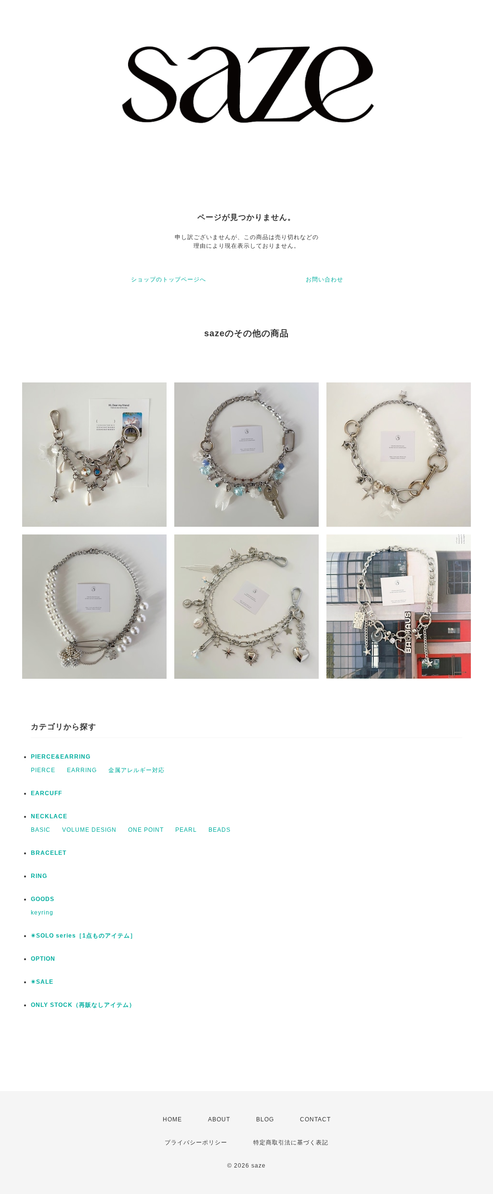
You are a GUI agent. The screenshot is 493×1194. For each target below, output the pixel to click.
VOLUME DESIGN (89, 829)
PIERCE (43, 770)
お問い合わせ (324, 279)
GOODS (42, 899)
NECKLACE (49, 816)
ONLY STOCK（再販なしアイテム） (83, 1005)
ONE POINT (146, 829)
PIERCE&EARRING (61, 756)
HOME (172, 1119)
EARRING (82, 770)
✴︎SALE (42, 981)
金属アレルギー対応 (136, 770)
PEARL (186, 829)
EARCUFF (46, 793)
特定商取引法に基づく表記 (290, 1142)
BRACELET (48, 853)
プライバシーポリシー (196, 1142)
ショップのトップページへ (168, 279)
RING (39, 876)
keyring (42, 912)
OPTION (43, 958)
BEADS (219, 829)
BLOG (265, 1119)
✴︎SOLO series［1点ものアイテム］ (83, 935)
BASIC (41, 829)
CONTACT (315, 1119)
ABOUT (219, 1119)
